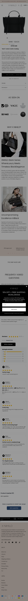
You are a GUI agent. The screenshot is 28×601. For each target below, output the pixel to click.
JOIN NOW (14, 309)
